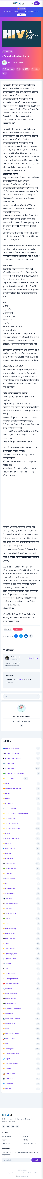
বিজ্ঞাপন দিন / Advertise (30, 1143)
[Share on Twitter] (21, 636)
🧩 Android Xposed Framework (14, 773)
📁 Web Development (10, 1064)
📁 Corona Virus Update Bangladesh (15, 813)
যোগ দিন (20, 15)
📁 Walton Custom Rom (11, 1053)
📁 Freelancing (8, 858)
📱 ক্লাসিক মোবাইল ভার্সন (21, 1176)
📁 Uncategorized (9, 1049)
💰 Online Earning (9, 948)
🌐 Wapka (6, 1059)
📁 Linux (6, 923)
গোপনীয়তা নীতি (10, 1173)
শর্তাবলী (17, 1173)
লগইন (36, 3)
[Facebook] (3, 1126)
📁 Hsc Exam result (9, 888)
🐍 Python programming (11, 979)
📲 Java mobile (8, 898)
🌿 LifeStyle (7, 52)
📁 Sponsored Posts (10, 993)
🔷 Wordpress (8, 1084)
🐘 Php (5, 968)
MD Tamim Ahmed (15, 63)
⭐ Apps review (8, 778)
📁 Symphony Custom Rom (12, 1009)
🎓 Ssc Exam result (9, 998)
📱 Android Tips (8, 768)
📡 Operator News (9, 958)
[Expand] (39, 778)
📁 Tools (6, 1028)
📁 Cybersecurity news (11, 823)
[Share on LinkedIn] (26, 636)
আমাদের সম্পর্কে (6, 1136)
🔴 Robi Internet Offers (11, 984)
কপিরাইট (35, 1173)
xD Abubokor (15, 657)
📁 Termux (6, 783)
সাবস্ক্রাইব (36, 1160)
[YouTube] (13, 1126)
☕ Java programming (10, 903)
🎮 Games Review (9, 863)
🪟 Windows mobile (9, 1074)
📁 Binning (6, 793)
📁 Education (7, 833)
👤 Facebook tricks (9, 848)
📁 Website (7, 1069)
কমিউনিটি (4, 1140)
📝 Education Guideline (11, 838)
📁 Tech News (8, 1014)
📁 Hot (5, 883)
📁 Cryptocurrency (9, 818)
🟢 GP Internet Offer (10, 868)
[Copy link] (31, 636)
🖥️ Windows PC (8, 1079)
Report (17, 629)
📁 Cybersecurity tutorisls (11, 828)
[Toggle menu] (5, 3)
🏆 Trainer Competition (11, 1034)
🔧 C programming (9, 808)
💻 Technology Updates (11, 1019)
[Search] (32, 3)
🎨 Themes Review (9, 1023)
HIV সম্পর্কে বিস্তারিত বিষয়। (15, 56)
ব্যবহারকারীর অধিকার (26, 1173)
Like (7, 629)
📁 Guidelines (7, 873)
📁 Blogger (7, 798)
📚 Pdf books (7, 963)
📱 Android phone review (12, 758)
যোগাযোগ (25, 1136)
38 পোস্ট (17, 721)
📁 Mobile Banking (9, 928)
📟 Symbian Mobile (9, 1003)
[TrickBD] (21, 1115)
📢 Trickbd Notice (9, 1039)
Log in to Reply (32, 658)
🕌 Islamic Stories (9, 893)
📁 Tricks (6, 1044)
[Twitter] (8, 1126)
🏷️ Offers (6, 943)
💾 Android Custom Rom (11, 753)
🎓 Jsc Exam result (9, 913)
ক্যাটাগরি (25, 1140)
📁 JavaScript (7, 908)
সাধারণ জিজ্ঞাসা (6, 1143)
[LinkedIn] (17, 1126)
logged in (19, 679)
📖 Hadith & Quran (9, 878)
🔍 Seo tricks (7, 988)
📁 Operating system (10, 953)
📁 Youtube (7, 1089)
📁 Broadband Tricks (10, 803)
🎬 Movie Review (9, 938)
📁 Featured (7, 853)
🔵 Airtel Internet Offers (11, 748)
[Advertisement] (21, 504)
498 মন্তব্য (26, 721)
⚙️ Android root (8, 763)
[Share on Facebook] (16, 636)
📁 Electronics (8, 843)
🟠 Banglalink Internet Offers (12, 788)
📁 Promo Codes (9, 973)
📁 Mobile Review (9, 933)
